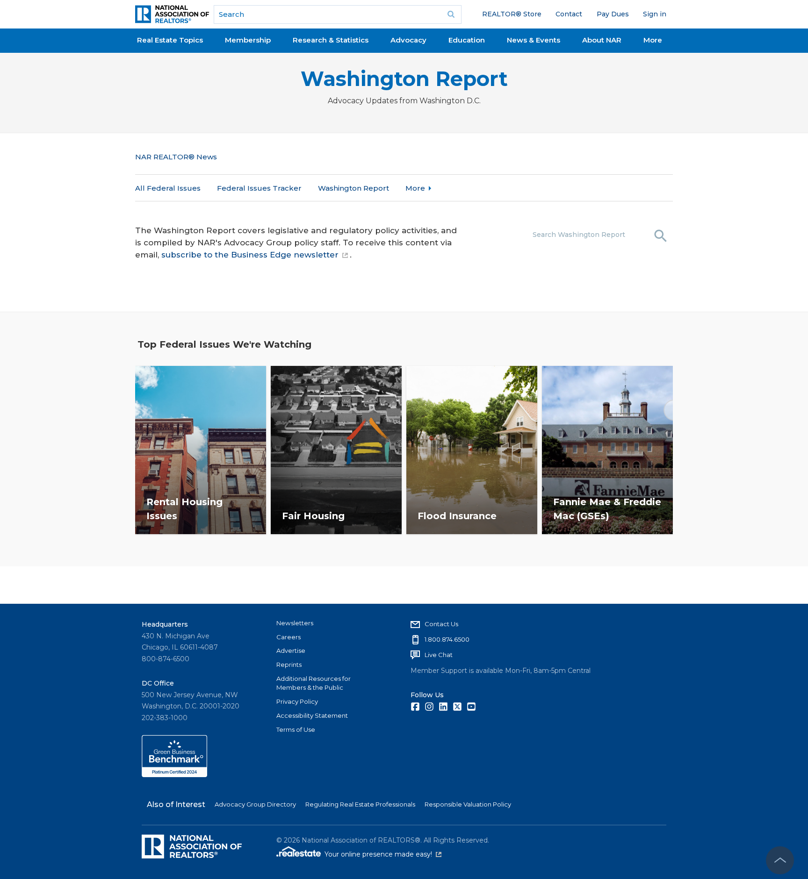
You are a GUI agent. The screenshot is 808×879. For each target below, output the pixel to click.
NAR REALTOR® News (176, 156)
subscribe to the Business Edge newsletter (250, 254)
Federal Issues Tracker (259, 188)
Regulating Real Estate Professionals (360, 804)
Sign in (654, 14)
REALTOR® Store (511, 14)
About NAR (601, 40)
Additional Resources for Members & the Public (313, 683)
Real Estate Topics (170, 40)
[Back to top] (780, 860)
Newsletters (294, 623)
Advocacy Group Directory (255, 804)
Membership (248, 40)
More (652, 40)
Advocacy (408, 40)
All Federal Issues (168, 188)
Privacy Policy (297, 701)
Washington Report (404, 78)
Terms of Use (295, 729)
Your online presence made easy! (383, 854)
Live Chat (439, 654)
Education (466, 40)
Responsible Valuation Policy (468, 804)
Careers (288, 637)
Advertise (290, 650)
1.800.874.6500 (447, 639)
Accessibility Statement (312, 715)
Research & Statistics (330, 40)
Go (451, 14)
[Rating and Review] (174, 775)
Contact (569, 14)
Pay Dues (613, 14)
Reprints (289, 664)
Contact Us (441, 624)
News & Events (533, 40)
